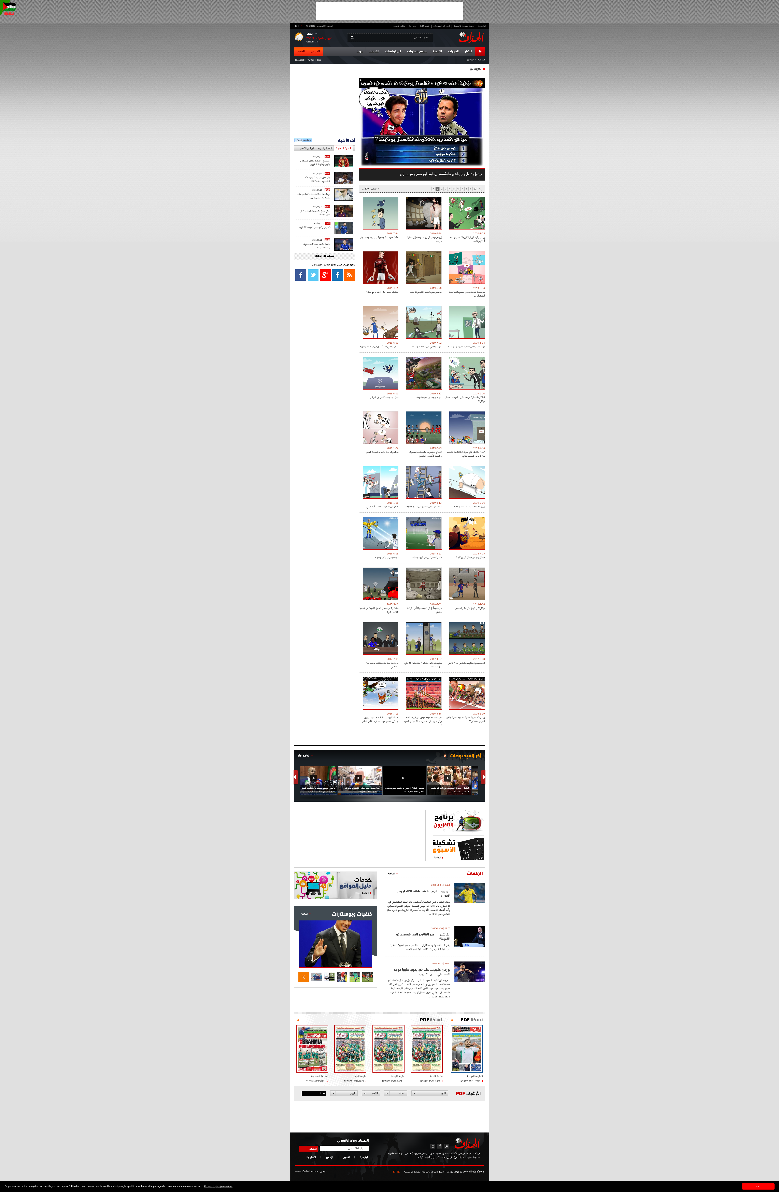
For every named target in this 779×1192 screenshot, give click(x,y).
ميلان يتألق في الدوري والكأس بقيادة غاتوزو (424, 610)
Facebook (299, 59)
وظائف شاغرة (399, 26)
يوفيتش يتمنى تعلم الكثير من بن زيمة (466, 346)
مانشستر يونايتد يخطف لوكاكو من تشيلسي (382, 664)
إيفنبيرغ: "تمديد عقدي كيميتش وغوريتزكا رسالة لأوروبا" (315, 162)
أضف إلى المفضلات (442, 26)
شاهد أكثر (303, 755)
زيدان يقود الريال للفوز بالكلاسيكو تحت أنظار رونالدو (467, 239)
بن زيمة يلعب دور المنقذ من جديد (469, 506)
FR (295, 25)
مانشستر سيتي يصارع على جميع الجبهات (423, 506)
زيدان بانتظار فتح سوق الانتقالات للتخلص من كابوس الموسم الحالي (465, 454)
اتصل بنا (412, 26)
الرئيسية (482, 26)
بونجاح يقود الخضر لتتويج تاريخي (426, 292)
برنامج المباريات (417, 51)
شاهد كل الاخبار (324, 256)
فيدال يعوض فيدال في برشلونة (470, 557)
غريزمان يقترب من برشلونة (429, 397)
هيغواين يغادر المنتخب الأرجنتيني (382, 506)
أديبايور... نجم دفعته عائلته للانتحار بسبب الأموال (422, 893)
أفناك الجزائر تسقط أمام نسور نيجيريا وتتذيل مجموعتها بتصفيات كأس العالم (380, 719)
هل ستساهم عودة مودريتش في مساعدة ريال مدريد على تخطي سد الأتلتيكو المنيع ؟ (423, 721)
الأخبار (468, 51)
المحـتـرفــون (325, 148)
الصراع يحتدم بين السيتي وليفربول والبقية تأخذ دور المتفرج (425, 454)
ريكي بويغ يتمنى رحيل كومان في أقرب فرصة (315, 212)
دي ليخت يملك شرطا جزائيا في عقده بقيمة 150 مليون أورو (313, 196)
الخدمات (374, 51)
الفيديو (315, 51)
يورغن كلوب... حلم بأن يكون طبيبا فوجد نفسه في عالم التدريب (422, 971)
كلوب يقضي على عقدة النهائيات (427, 346)
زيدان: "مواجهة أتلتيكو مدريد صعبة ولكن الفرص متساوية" (465, 719)
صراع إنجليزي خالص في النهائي (384, 397)
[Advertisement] (389, 11)
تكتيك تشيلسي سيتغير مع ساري (427, 557)
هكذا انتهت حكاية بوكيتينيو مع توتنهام (379, 237)
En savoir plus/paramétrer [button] (218, 1186)
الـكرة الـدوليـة (343, 148)
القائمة (437, 857)
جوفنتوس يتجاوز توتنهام (386, 557)
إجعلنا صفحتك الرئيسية (464, 26)
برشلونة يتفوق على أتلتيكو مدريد (469, 608)
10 (475, 188)
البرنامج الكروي (307, 148)
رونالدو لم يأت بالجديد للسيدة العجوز (382, 452)
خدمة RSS (424, 26)
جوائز (359, 51)
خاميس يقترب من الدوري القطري (314, 227)
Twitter (310, 59)
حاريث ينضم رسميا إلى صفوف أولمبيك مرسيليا (316, 246)
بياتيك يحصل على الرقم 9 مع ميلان (382, 292)
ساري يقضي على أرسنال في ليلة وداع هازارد (379, 346)
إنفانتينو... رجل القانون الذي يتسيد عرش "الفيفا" (423, 936)
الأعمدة (437, 51)
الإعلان (329, 1157)
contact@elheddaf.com (306, 1171)
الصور (301, 51)
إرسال (322, 1093)
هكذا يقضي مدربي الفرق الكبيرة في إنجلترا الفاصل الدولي (378, 610)
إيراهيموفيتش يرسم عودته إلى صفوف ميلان (424, 239)
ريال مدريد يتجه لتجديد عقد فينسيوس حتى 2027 (317, 179)
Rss (319, 59)
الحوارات (453, 51)
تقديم (346, 1157)
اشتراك (313, 1148)
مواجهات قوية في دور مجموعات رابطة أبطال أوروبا (467, 294)
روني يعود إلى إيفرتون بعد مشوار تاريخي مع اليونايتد (423, 664)
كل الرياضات (393, 51)
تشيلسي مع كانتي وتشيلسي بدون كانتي (466, 662)
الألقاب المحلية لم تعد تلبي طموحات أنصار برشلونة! (465, 399)
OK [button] (758, 1186)
